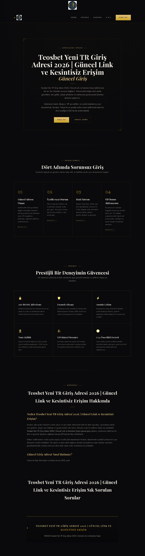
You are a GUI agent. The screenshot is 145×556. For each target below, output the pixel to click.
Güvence (85, 17)
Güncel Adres (81, 120)
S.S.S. (108, 17)
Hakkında (97, 17)
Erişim (74, 17)
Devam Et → (23, 227)
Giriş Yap (123, 17)
